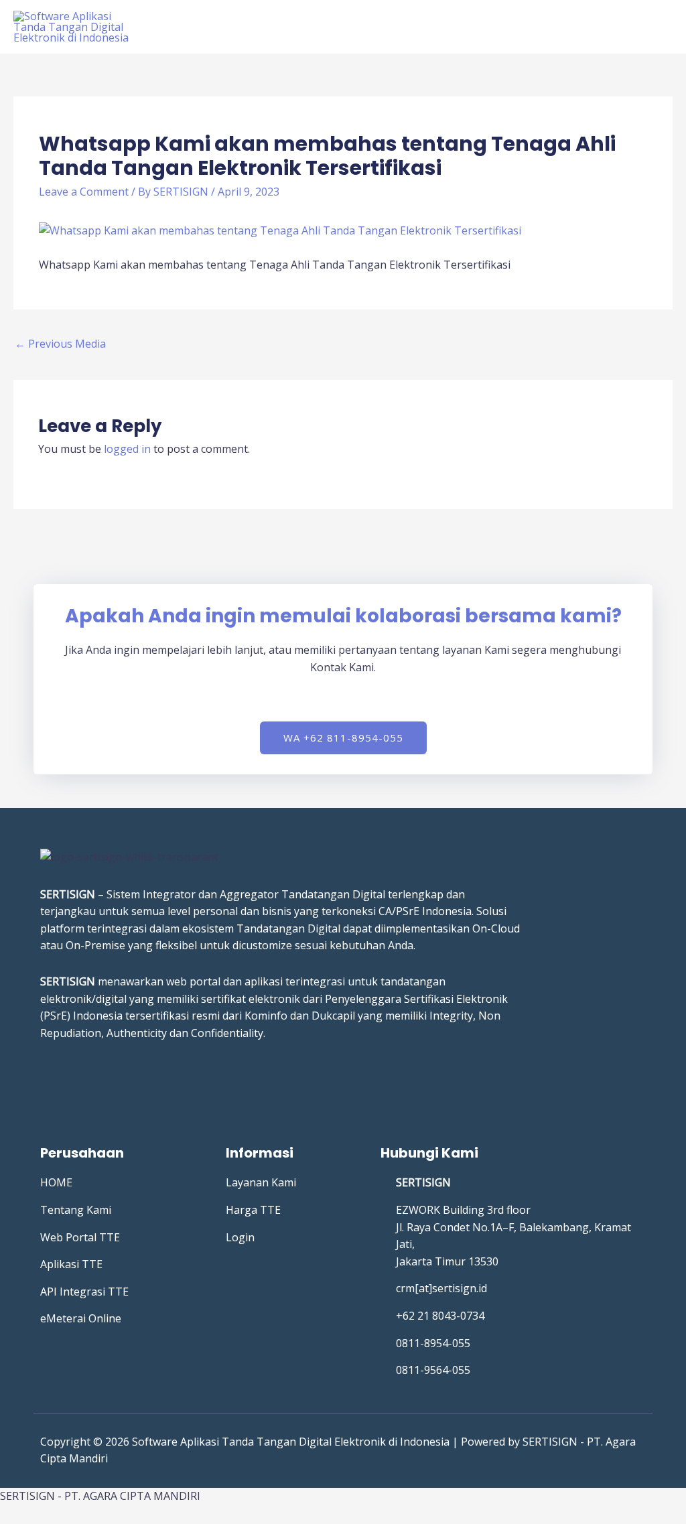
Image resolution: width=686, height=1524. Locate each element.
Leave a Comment (84, 191)
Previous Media (60, 343)
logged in (127, 448)
